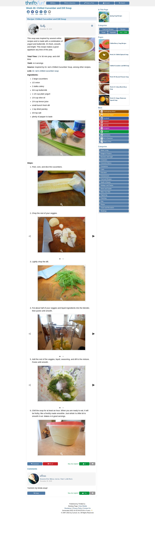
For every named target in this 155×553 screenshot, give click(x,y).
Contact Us (87, 508)
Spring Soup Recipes (116, 16)
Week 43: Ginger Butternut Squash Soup (118, 99)
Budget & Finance (106, 153)
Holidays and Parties (107, 185)
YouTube (106, 125)
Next (93, 236)
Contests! (106, 131)
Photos (103, 204)
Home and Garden (106, 188)
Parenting (103, 198)
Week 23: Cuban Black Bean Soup (118, 88)
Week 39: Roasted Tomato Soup (119, 77)
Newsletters (106, 135)
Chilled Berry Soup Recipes (118, 43)
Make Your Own (105, 192)
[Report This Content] (92, 463)
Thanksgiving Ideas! (108, 112)
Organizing (104, 195)
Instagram (106, 128)
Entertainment (105, 176)
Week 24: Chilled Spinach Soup (119, 54)
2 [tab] (63, 259)
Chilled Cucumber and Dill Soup (119, 65)
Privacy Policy (77, 508)
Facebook (106, 118)
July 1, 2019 (123, 32)
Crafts (102, 169)
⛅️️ (92, 510)
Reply (37, 493)
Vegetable (113, 32)
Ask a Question (108, 138)
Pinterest (106, 121)
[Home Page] (35, 1)
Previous (29, 236)
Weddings (104, 211)
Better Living (104, 150)
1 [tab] (60, 259)
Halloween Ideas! (107, 115)
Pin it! (51, 464)
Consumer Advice (106, 163)
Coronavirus (104, 166)
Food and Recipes (108, 29)
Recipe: (46, 19)
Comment (36, 464)
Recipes (123, 29)
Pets (102, 201)
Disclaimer (68, 508)
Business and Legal (107, 157)
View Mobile (83, 506)
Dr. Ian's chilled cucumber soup (45, 71)
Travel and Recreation (107, 207)
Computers (104, 160)
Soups (103, 32)
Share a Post (107, 141)
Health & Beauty (106, 182)
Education (104, 172)
